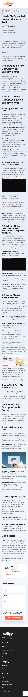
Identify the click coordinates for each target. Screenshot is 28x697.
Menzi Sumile (12, 26)
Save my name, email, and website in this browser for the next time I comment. (13, 613)
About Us (4, 665)
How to (15, 10)
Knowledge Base (6, 10)
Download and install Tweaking (10, 380)
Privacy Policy (6, 691)
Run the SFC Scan (7, 202)
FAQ (3, 677)
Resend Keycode (7, 684)
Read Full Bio (9, 574)
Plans (3, 646)
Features (4, 653)
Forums (4, 657)
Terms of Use (6, 688)
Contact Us (5, 669)
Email (6, 595)
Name (6, 590)
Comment (7, 601)
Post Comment (15, 617)
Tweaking (5, 56)
